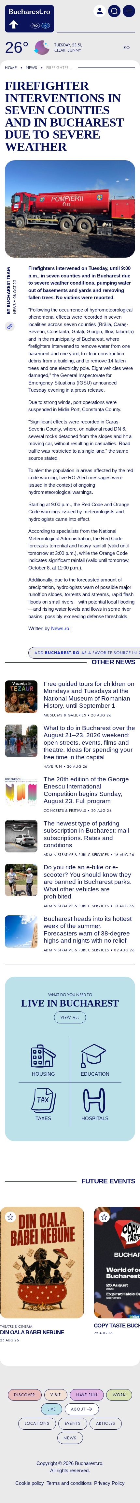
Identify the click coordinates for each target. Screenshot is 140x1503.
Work (119, 1394)
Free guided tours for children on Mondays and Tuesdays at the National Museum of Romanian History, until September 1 (89, 694)
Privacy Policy (109, 1483)
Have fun (86, 1394)
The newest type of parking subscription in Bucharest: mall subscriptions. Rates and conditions (86, 834)
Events (73, 1423)
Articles (105, 1423)
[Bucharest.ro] (29, 18)
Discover (24, 1394)
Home (11, 67)
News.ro (60, 628)
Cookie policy (29, 1483)
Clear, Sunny (67, 50)
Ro (127, 47)
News (31, 67)
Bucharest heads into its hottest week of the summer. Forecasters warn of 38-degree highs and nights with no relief (88, 929)
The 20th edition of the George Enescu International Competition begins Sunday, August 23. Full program (86, 790)
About (79, 1409)
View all (70, 1017)
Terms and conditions (69, 1483)
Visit (55, 1394)
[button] (99, 11)
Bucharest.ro (88, 1463)
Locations (37, 1423)
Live (52, 1409)
